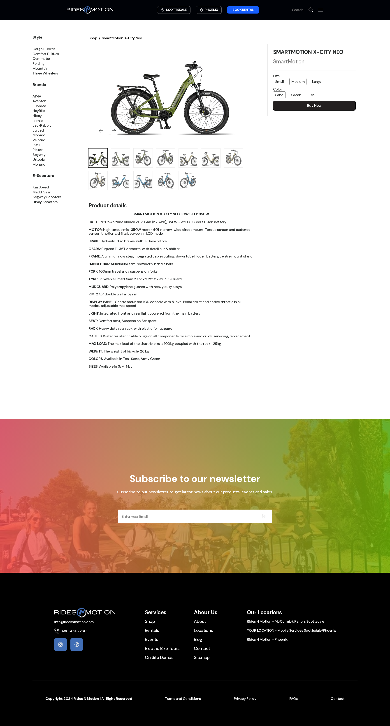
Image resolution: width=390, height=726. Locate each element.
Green (296, 95)
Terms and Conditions (183, 698)
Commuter (41, 59)
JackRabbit (41, 125)
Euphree (39, 106)
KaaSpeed (40, 187)
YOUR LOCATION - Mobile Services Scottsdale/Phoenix (291, 630)
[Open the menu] (320, 9)
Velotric (38, 140)
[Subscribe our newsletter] (264, 516)
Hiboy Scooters (44, 202)
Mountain (40, 68)
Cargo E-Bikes (43, 49)
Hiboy (37, 116)
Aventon (39, 101)
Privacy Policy (245, 698)
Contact (202, 648)
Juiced (38, 130)
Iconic (37, 120)
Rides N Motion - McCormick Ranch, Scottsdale (285, 621)
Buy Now (314, 105)
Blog (198, 639)
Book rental (243, 10)
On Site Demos (159, 657)
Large (316, 81)
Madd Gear (41, 192)
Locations (203, 630)
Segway (38, 155)
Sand (279, 95)
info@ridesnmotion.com (74, 621)
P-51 (35, 145)
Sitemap (202, 657)
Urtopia (38, 160)
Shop (92, 38)
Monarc (38, 135)
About (200, 621)
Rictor (37, 150)
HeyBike (38, 111)
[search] (311, 10)
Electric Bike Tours (162, 648)
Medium (297, 81)
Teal (312, 95)
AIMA (36, 96)
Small (279, 81)
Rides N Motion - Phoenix (267, 639)
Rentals (152, 630)
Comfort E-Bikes (45, 54)
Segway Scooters (46, 197)
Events (151, 639)
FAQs (293, 698)
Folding (38, 64)
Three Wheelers (45, 73)
